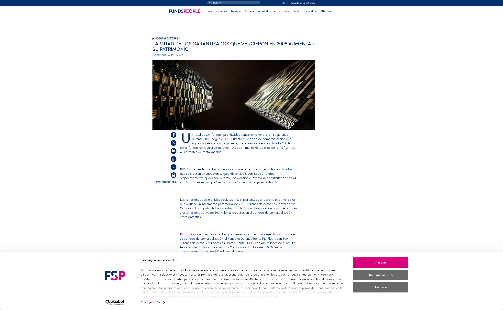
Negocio (236, 11)
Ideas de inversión (217, 11)
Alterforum (327, 11)
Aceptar (380, 262)
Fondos (297, 11)
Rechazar (380, 287)
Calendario (311, 11)
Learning (284, 11)
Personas (249, 11)
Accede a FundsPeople (303, 3)
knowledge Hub (267, 11)
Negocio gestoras (166, 38)
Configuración (150, 302)
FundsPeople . (159, 54)
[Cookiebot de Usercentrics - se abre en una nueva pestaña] (115, 302)
